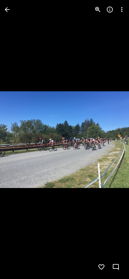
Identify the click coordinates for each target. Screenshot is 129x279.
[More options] (122, 10)
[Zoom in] (98, 10)
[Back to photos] (7, 9)
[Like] (101, 267)
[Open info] (110, 10)
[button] (112, 139)
